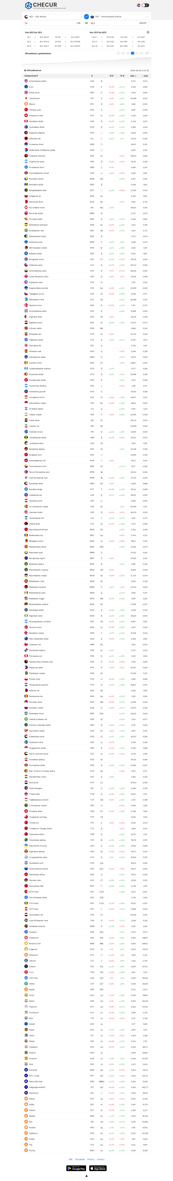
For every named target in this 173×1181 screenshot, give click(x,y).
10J (142, 53)
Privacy (91, 1159)
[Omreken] (86, 16)
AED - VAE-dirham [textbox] (37, 16)
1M (123, 53)
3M (128, 53)
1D (118, 53)
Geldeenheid (30, 76)
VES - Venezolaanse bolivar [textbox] (108, 16)
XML (71, 1159)
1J (132, 53)
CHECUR (45, 4)
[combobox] (53, 16)
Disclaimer (80, 1159)
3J (137, 53)
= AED (145, 76)
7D (121, 76)
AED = (133, 76)
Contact (100, 1159)
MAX (147, 53)
